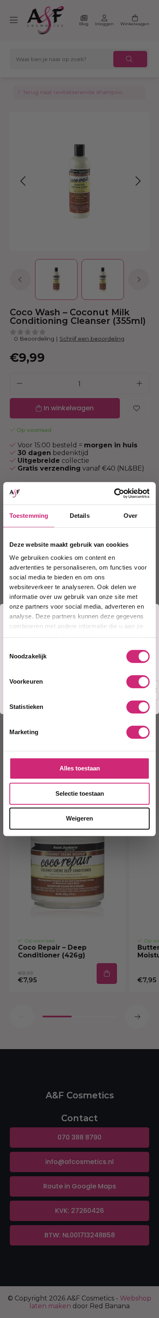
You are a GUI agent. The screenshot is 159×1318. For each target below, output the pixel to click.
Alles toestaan (80, 768)
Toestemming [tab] (28, 515)
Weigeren (79, 818)
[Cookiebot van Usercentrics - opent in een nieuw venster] (114, 493)
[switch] (138, 681)
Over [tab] (130, 515)
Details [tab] (80, 515)
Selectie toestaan (79, 793)
